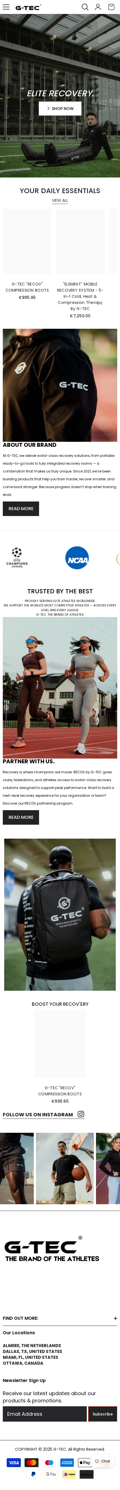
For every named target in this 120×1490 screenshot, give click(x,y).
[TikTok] (20, 1296)
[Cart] (111, 7)
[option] (60, 1056)
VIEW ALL (60, 200)
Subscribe (103, 1414)
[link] (44, 558)
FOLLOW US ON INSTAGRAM (38, 1114)
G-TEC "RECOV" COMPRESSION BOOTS (27, 287)
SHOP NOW (63, 108)
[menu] (6, 7)
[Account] (98, 7)
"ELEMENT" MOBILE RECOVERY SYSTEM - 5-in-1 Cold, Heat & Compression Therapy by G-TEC (80, 296)
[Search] (85, 7)
